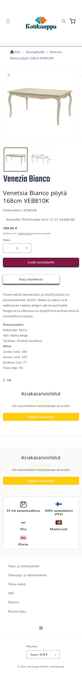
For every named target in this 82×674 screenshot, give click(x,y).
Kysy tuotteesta (31, 279)
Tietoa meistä (17, 584)
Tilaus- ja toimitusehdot (23, 566)
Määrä (6, 240)
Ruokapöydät (35, 52)
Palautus (13, 602)
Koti (17, 52)
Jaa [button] (9, 380)
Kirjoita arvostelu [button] (41, 417)
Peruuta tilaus (17, 611)
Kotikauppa (33, 666)
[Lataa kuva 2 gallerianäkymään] (41, 159)
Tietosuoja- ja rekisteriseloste (27, 575)
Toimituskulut (25, 233)
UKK (11, 593)
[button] (8, 21)
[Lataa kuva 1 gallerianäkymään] (15, 159)
